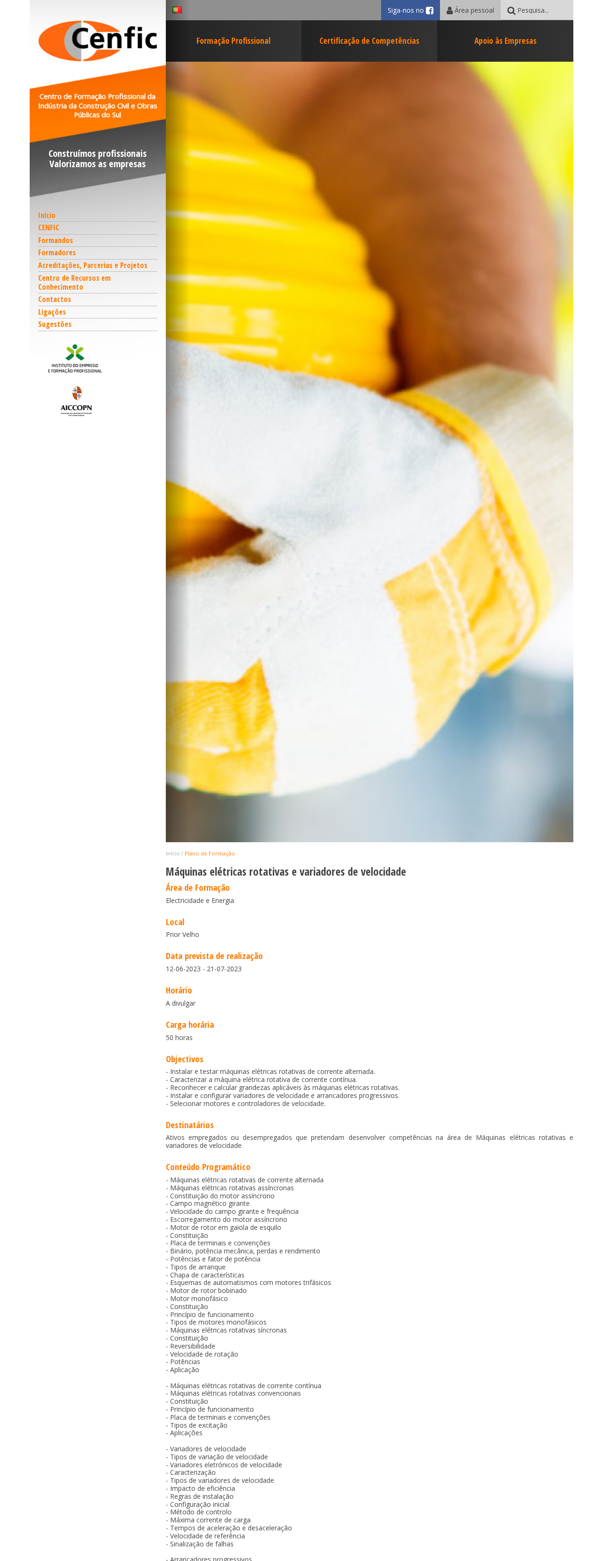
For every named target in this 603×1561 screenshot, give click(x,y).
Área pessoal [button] (473, 10)
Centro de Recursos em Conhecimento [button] (74, 282)
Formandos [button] (55, 240)
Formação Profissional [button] (233, 40)
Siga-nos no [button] (414, 10)
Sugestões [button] (55, 324)
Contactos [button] (54, 299)
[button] (98, 358)
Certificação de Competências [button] (369, 40)
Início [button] (47, 215)
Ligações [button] (52, 312)
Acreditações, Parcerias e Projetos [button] (92, 265)
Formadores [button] (57, 252)
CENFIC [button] (48, 227)
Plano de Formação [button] (210, 853)
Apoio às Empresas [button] (505, 40)
